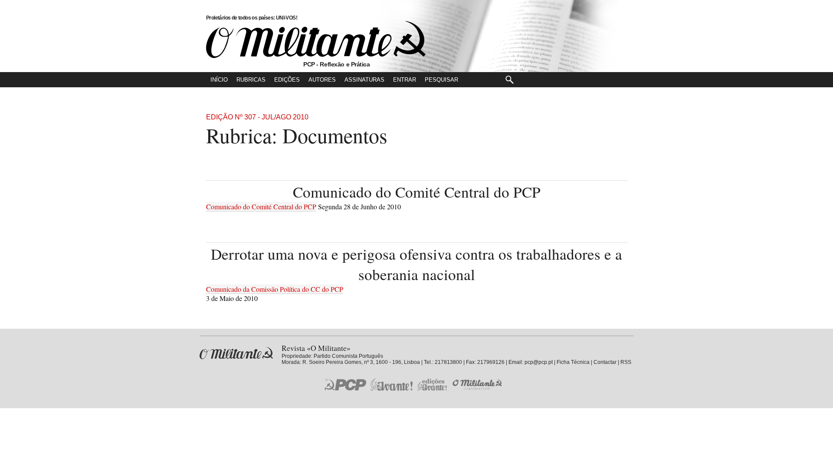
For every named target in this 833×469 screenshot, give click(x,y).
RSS (625, 362)
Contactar (605, 362)
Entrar (404, 79)
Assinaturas (364, 79)
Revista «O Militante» (236, 353)
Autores (322, 79)
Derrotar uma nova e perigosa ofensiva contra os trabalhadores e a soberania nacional (416, 264)
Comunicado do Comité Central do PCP (417, 192)
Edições (287, 79)
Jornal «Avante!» (392, 384)
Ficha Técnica (573, 362)
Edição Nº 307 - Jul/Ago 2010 (257, 117)
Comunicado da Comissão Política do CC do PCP (274, 289)
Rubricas (251, 79)
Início (219, 79)
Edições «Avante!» (432, 384)
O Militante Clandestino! (478, 384)
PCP (345, 384)
